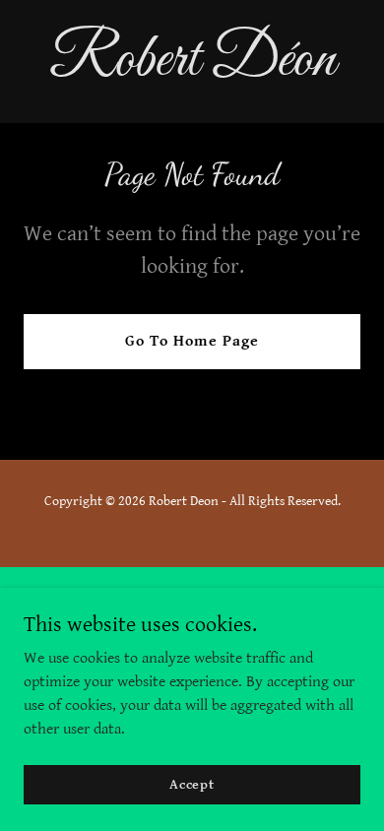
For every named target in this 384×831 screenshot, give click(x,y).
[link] (192, 70)
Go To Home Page (192, 341)
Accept (192, 784)
